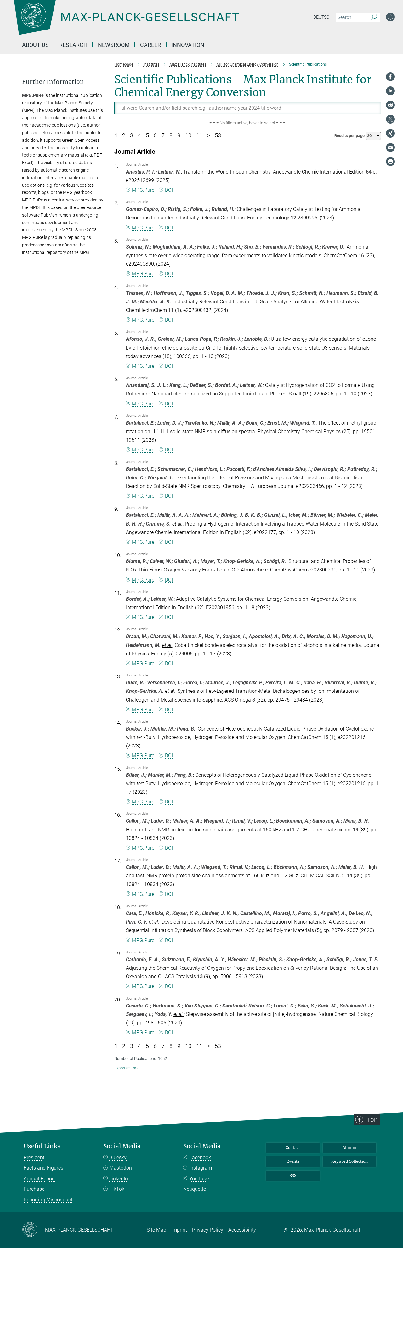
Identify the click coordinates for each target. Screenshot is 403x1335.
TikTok (116, 1189)
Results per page (350, 135)
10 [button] (188, 135)
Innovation (187, 44)
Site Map (156, 1230)
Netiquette (194, 1189)
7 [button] (163, 135)
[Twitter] (390, 119)
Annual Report (39, 1179)
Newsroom (114, 44)
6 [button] (155, 135)
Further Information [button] (53, 82)
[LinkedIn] (390, 91)
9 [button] (178, 135)
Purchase (34, 1189)
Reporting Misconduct (48, 1200)
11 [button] (199, 135)
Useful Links (42, 1146)
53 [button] (218, 135)
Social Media (122, 1146)
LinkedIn (118, 1179)
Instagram (200, 1168)
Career (150, 44)
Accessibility (242, 1230)
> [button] (208, 135)
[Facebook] (390, 76)
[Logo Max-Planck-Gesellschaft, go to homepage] (126, 22)
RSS (292, 1175)
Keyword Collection (349, 1161)
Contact (293, 1147)
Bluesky (118, 1158)
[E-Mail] (390, 147)
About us (35, 44)
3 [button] (131, 135)
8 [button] (171, 135)
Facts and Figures (43, 1168)
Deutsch (322, 16)
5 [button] (147, 135)
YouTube (199, 1179)
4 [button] (139, 135)
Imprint (179, 1230)
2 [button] (123, 135)
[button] (247, 122)
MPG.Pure (143, 190)
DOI (169, 190)
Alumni (349, 1147)
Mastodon (120, 1168)
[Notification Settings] (390, 17)
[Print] (390, 161)
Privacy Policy (207, 1230)
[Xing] (390, 133)
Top (372, 1120)
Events (293, 1161)
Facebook (200, 1158)
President (34, 1158)
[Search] (373, 17)
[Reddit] (390, 105)
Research (73, 44)
